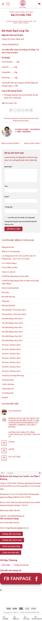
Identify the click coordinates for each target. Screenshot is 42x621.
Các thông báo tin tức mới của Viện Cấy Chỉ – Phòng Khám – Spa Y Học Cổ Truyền (19, 257)
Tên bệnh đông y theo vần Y (12, 336)
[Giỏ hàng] (39, 3)
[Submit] (40, 473)
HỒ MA (11, 442)
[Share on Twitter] (19, 110)
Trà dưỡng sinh (7, 393)
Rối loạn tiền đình (8, 305)
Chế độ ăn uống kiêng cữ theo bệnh (15, 276)
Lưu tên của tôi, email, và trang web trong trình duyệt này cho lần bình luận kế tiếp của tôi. (20, 220)
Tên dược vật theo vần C (11, 353)
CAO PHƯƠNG (14, 411)
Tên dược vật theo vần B (11, 349)
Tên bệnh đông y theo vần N (12, 323)
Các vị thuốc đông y (9, 263)
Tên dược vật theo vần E (11, 362)
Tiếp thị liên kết (8, 388)
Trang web (8, 207)
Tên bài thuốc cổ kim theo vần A (14, 310)
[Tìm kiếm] (8, 4)
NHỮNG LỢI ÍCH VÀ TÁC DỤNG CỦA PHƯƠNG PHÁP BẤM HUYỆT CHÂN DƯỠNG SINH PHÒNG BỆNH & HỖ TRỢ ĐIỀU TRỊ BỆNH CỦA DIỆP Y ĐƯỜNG (23, 422)
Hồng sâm (6, 301)
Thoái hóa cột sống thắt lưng (13, 375)
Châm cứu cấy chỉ (8, 272)
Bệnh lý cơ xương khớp (11, 251)
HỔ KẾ (11, 449)
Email (6, 197)
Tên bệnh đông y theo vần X (12, 332)
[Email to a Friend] (23, 110)
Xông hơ (5, 397)
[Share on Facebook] (15, 110)
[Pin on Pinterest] (27, 110)
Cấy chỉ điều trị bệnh (9, 267)
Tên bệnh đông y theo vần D (12, 318)
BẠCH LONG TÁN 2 (32, 143)
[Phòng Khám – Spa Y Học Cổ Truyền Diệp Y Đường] (23, 4)
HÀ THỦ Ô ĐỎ (14, 457)
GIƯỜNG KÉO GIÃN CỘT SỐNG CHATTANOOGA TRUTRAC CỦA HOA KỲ (24, 434)
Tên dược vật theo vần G (11, 367)
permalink (25, 121)
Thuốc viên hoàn (8, 384)
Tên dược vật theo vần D (11, 358)
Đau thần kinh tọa (8, 296)
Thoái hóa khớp (8, 380)
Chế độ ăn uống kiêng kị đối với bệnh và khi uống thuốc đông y (20, 282)
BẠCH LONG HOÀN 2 (10, 143)
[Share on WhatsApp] (11, 110)
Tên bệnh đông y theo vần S (12, 327)
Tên (6, 186)
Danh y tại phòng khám (10, 288)
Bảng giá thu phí (8, 247)
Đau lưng (5, 292)
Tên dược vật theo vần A (11, 345)
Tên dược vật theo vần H (11, 371)
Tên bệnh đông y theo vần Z (12, 340)
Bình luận (8, 167)
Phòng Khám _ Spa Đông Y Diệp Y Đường (24, 22)
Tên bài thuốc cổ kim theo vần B (21, 12)
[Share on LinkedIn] (31, 110)
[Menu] (3, 4)
